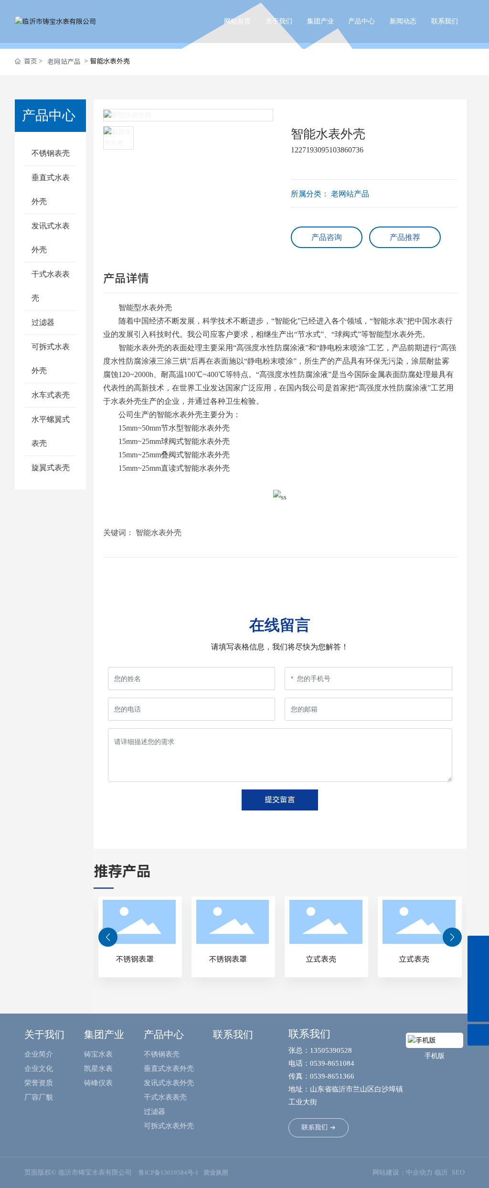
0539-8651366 (332, 1076)
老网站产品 (64, 61)
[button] (107, 937)
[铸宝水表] (478, 968)
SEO (458, 1172)
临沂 (441, 1172)
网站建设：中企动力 (402, 1172)
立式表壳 (321, 959)
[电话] (478, 989)
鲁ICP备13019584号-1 (168, 1172)
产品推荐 (405, 237)
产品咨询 (326, 237)
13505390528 (331, 1050)
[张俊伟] (478, 946)
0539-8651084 (333, 1063)
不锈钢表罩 (135, 959)
